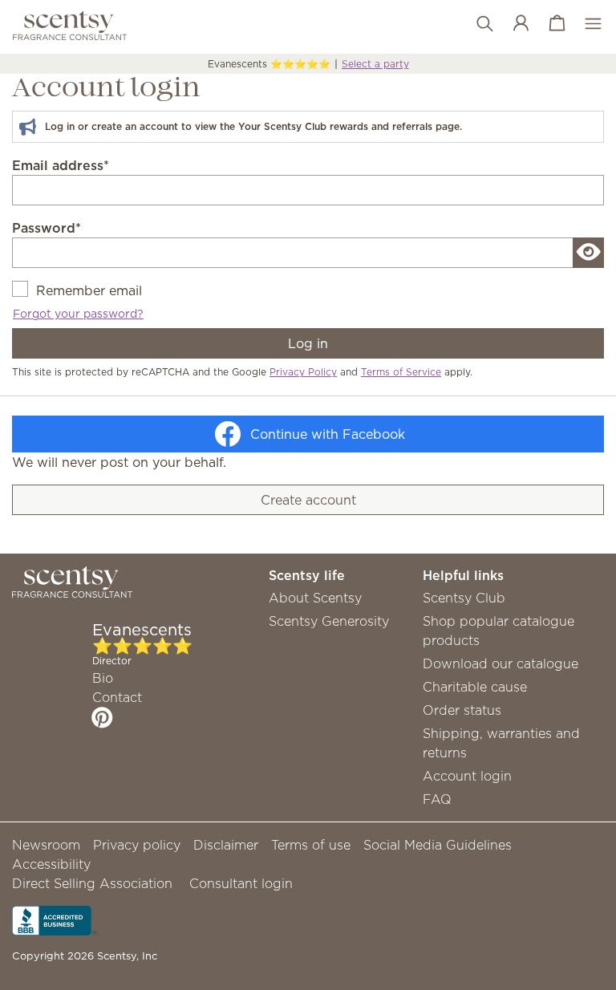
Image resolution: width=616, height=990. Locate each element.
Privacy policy (136, 845)
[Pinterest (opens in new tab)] (102, 717)
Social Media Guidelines (437, 845)
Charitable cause (475, 687)
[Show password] (589, 252)
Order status (462, 710)
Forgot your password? (78, 314)
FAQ (437, 799)
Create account (308, 500)
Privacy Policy (303, 372)
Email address (60, 165)
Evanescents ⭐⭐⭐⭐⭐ (269, 64)
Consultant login (241, 883)
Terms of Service (401, 372)
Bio (102, 678)
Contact (117, 697)
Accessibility (51, 864)
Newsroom (46, 845)
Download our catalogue (500, 663)
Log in (308, 343)
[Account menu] (513, 24)
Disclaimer (225, 845)
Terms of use (311, 845)
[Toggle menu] (585, 24)
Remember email (89, 290)
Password (46, 228)
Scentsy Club (464, 598)
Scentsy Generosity (329, 621)
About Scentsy (315, 598)
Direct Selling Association (92, 883)
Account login (467, 776)
